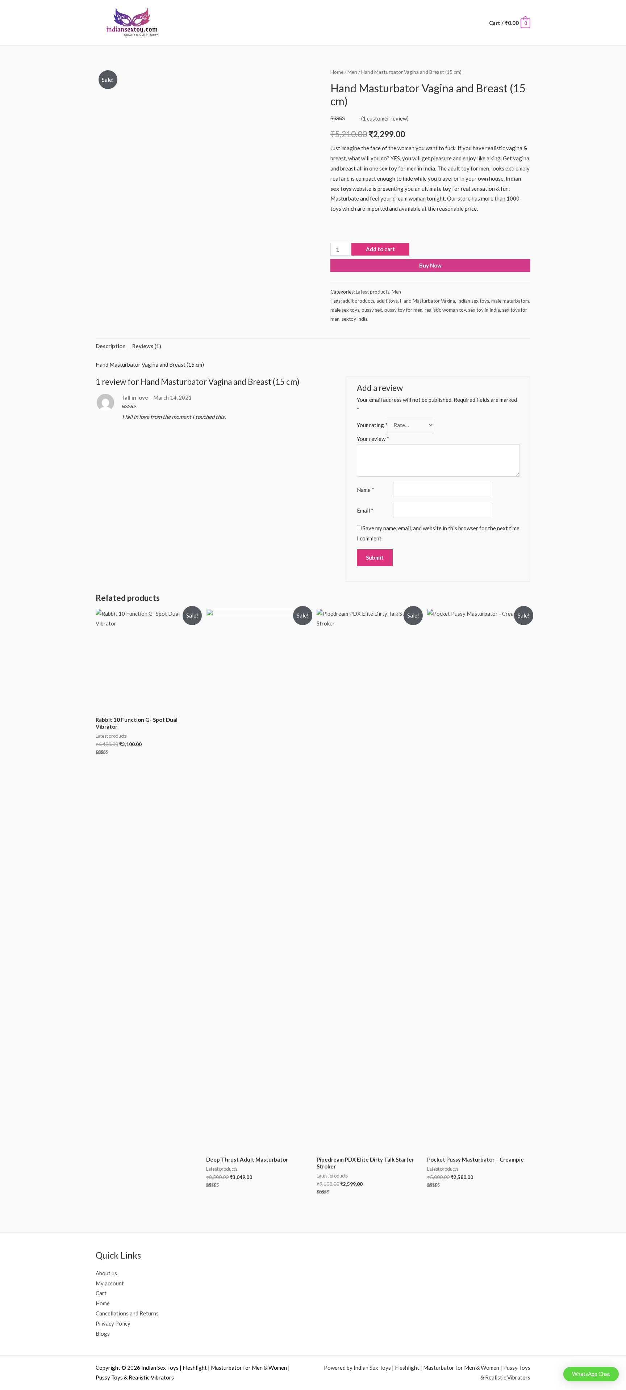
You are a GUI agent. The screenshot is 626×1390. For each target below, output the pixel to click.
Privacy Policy (113, 1323)
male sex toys (344, 310)
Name (365, 489)
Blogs (103, 1333)
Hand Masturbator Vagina (427, 301)
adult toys (387, 301)
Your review (373, 438)
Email (365, 510)
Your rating (372, 425)
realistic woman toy (445, 310)
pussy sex (372, 310)
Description (111, 346)
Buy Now (430, 265)
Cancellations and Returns (127, 1313)
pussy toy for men (403, 310)
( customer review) (385, 118)
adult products (358, 301)
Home (336, 72)
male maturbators (510, 301)
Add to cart (380, 249)
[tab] (111, 346)
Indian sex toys (473, 301)
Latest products (372, 292)
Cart (101, 1293)
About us (106, 1273)
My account (110, 1283)
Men (352, 72)
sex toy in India (484, 310)
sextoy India (355, 319)
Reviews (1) (146, 346)
